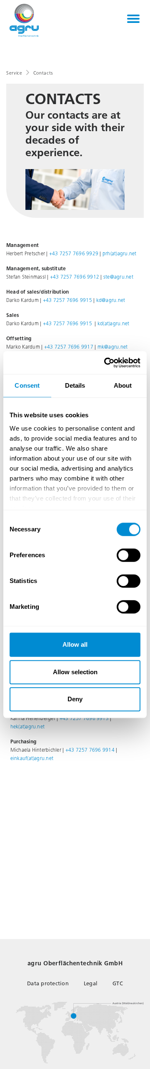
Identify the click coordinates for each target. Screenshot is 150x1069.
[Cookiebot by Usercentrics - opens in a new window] (105, 362)
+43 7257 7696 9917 (68, 347)
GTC (117, 983)
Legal (91, 983)
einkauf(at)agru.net (32, 758)
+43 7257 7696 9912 (74, 277)
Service (14, 73)
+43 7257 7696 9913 (84, 718)
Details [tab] (75, 385)
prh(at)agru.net (119, 254)
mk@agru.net (113, 347)
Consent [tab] (27, 385)
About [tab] (123, 385)
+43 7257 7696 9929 (73, 254)
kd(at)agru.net (113, 323)
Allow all (75, 644)
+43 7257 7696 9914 (90, 750)
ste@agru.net (118, 277)
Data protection (48, 983)
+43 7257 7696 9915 (67, 300)
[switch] (128, 555)
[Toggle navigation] (133, 18)
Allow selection (75, 671)
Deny (75, 699)
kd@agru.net (110, 300)
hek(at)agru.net (27, 727)
